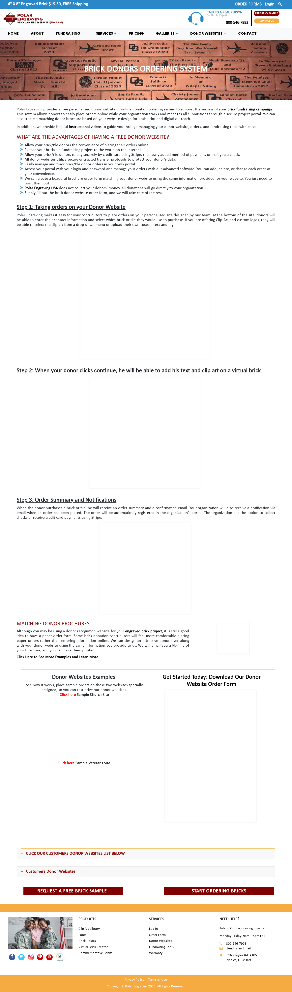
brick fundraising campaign (249, 109)
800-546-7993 (237, 23)
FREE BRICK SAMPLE (266, 13)
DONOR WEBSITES (206, 33)
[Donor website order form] (210, 756)
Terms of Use (157, 980)
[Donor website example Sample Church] (84, 726)
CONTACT (247, 33)
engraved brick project (143, 631)
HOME (13, 33)
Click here (68, 695)
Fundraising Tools (161, 947)
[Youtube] (49, 957)
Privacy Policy (134, 980)
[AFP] (59, 955)
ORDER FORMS (248, 4)
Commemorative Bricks (95, 953)
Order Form (157, 935)
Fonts (82, 935)
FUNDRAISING (68, 33)
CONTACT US (267, 20)
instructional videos (85, 127)
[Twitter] (21, 957)
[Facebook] (12, 957)
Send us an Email (239, 948)
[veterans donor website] (84, 795)
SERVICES (105, 33)
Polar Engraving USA (41, 188)
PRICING (136, 33)
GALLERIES (165, 33)
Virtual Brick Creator (93, 947)
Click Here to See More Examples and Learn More (57, 657)
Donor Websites (160, 941)
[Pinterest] (40, 957)
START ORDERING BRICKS (219, 891)
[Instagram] (31, 957)
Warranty (155, 953)
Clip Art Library (89, 929)
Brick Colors (87, 941)
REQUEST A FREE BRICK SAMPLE (72, 891)
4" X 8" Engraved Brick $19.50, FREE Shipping (48, 4)
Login (270, 4)
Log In (153, 929)
